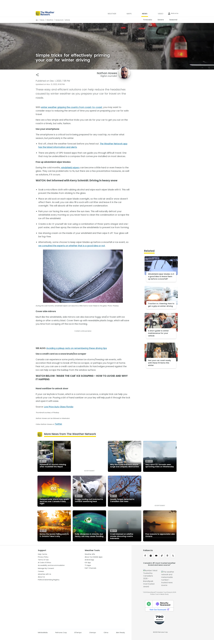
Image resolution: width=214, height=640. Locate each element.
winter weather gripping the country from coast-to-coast (71, 107)
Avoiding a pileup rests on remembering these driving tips (76, 348)
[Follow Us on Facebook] (145, 556)
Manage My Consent (46, 568)
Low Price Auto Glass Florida (58, 406)
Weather (49, 20)
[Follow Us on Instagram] (150, 556)
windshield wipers (70, 167)
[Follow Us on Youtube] (156, 556)
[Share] (37, 74)
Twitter (58, 424)
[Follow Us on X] (173, 556)
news (42, 20)
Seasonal (59, 20)
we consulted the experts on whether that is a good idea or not (71, 245)
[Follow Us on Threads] (167, 556)
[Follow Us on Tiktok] (162, 556)
